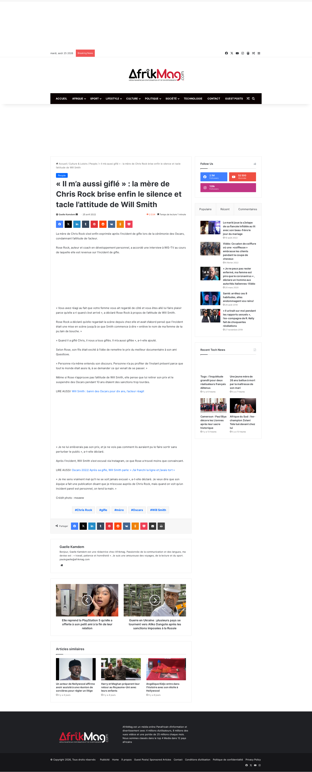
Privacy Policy (253, 759)
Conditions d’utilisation (197, 759)
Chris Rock (84, 510)
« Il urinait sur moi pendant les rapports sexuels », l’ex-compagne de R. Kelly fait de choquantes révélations (239, 318)
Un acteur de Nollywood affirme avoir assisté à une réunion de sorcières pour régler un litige (75, 687)
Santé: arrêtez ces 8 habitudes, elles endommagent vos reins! (238, 297)
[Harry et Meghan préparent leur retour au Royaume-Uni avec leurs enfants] (121, 669)
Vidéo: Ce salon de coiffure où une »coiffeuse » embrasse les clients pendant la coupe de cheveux (239, 251)
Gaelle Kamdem (67, 214)
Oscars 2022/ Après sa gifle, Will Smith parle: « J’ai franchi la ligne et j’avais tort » (123, 470)
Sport (94, 98)
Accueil (61, 98)
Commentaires (247, 209)
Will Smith (159, 510)
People (93, 163)
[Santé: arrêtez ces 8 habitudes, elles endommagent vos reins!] (210, 298)
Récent (224, 209)
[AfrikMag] (156, 75)
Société (171, 98)
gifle (104, 510)
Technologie (193, 98)
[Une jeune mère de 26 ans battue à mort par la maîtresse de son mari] (243, 365)
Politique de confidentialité (228, 759)
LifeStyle (112, 98)
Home (115, 759)
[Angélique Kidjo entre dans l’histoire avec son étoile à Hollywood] (166, 669)
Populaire (205, 209)
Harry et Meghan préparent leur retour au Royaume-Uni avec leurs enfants (120, 687)
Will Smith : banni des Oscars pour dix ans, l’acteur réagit (108, 391)
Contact (213, 98)
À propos (126, 759)
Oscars (138, 510)
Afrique (77, 98)
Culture (132, 98)
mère (120, 510)
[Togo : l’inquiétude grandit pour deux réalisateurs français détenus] (213, 365)
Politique (152, 98)
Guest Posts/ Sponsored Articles (152, 759)
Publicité (105, 759)
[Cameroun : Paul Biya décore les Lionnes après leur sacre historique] (213, 405)
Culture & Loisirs (78, 163)
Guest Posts (234, 98)
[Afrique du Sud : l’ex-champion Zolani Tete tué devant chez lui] (243, 405)
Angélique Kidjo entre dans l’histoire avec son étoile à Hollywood (162, 687)
